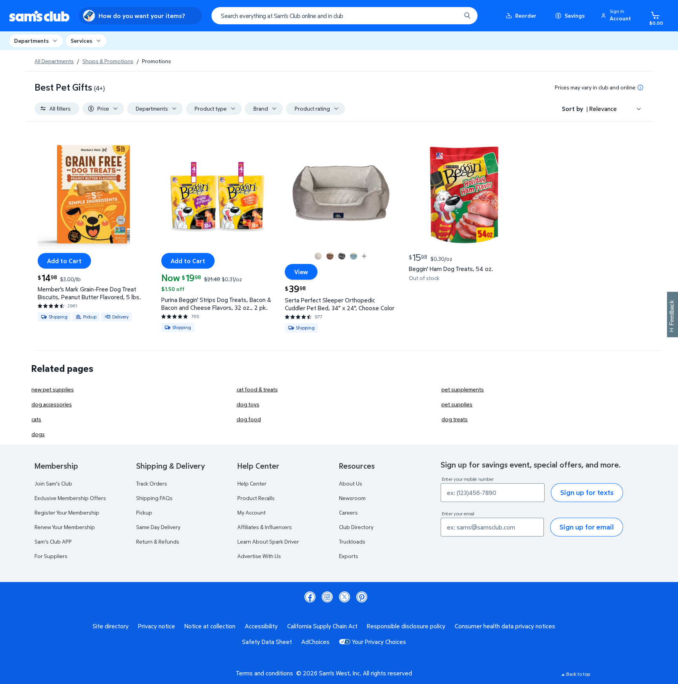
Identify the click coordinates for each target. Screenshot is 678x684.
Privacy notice (156, 626)
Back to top (578, 674)
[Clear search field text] (449, 15)
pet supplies (456, 404)
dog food (249, 419)
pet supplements (462, 389)
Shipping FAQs (154, 498)
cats (36, 419)
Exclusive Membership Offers (70, 498)
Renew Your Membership (65, 527)
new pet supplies (52, 389)
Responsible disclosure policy (406, 626)
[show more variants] (364, 256)
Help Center (251, 483)
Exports (348, 556)
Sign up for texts (587, 492)
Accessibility (261, 626)
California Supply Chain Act (322, 626)
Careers (348, 512)
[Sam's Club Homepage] (39, 16)
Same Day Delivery (158, 527)
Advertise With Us (259, 556)
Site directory (111, 626)
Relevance (603, 108)
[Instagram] (327, 597)
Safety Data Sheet (267, 641)
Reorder (525, 15)
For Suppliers (51, 556)
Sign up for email (587, 527)
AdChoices (315, 641)
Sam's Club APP (53, 541)
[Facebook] (310, 597)
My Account (251, 512)
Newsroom (352, 498)
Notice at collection (209, 626)
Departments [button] (31, 40)
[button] (617, 15)
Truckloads (352, 541)
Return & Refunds (157, 541)
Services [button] (81, 40)
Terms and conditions (264, 673)
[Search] (467, 15)
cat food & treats (257, 389)
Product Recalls (256, 498)
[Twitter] (344, 597)
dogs (38, 434)
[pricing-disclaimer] (640, 87)
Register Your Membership (67, 512)
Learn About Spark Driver (268, 541)
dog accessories (51, 404)
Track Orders (151, 483)
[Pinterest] (361, 597)
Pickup (144, 512)
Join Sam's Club (53, 483)
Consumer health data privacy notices (505, 626)
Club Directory (356, 527)
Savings (575, 15)
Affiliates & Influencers (264, 527)
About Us (350, 483)
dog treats (454, 419)
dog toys (248, 404)
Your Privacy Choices (379, 641)
